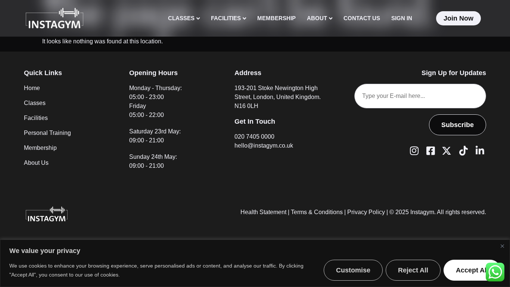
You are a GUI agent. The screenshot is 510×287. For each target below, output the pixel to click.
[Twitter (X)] (445, 150)
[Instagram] (413, 150)
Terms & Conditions (317, 212)
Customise (353, 270)
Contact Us (361, 18)
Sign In (401, 18)
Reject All (413, 270)
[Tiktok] (462, 150)
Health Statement (263, 212)
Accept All (472, 270)
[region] (255, 263)
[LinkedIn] (478, 150)
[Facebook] (429, 150)
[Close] (502, 245)
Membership (276, 18)
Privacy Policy (366, 212)
